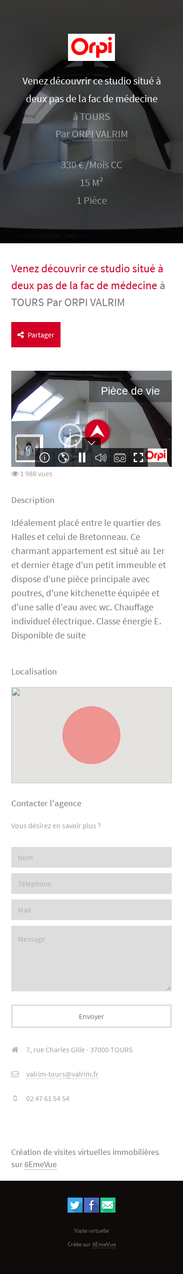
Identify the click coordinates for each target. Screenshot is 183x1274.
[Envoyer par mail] (107, 1209)
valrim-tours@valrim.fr (62, 1074)
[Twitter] (75, 1209)
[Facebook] (91, 1209)
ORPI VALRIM (100, 133)
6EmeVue (40, 1164)
